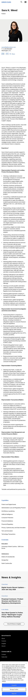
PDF (7, 54)
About (3, 638)
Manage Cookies (14, 689)
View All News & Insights (14, 624)
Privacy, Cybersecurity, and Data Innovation (14, 527)
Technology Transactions (8, 534)
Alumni (3, 646)
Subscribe (4, 657)
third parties (9, 667)
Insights (4, 643)
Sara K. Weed (9, 10)
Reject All (14, 693)
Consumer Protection (7, 517)
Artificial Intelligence (7, 514)
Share (13, 54)
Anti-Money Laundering (8, 511)
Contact (4, 654)
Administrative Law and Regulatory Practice (14, 507)
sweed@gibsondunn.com (9, 47)
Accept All (14, 685)
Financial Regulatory (7, 524)
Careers (4, 641)
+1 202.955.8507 (7, 49)
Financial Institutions (7, 521)
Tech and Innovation (7, 531)
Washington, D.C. (6, 50)
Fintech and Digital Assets (9, 504)
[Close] (26, 663)
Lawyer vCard (3, 54)
